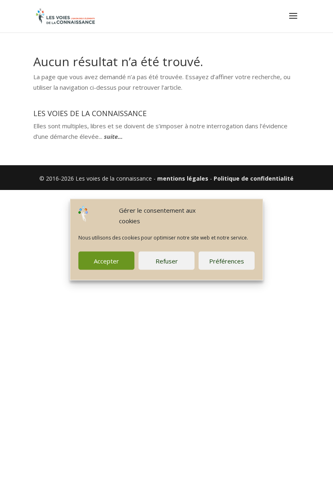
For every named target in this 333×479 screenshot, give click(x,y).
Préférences (226, 261)
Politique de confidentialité (254, 178)
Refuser (167, 261)
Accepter (106, 261)
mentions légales (182, 178)
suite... (113, 136)
